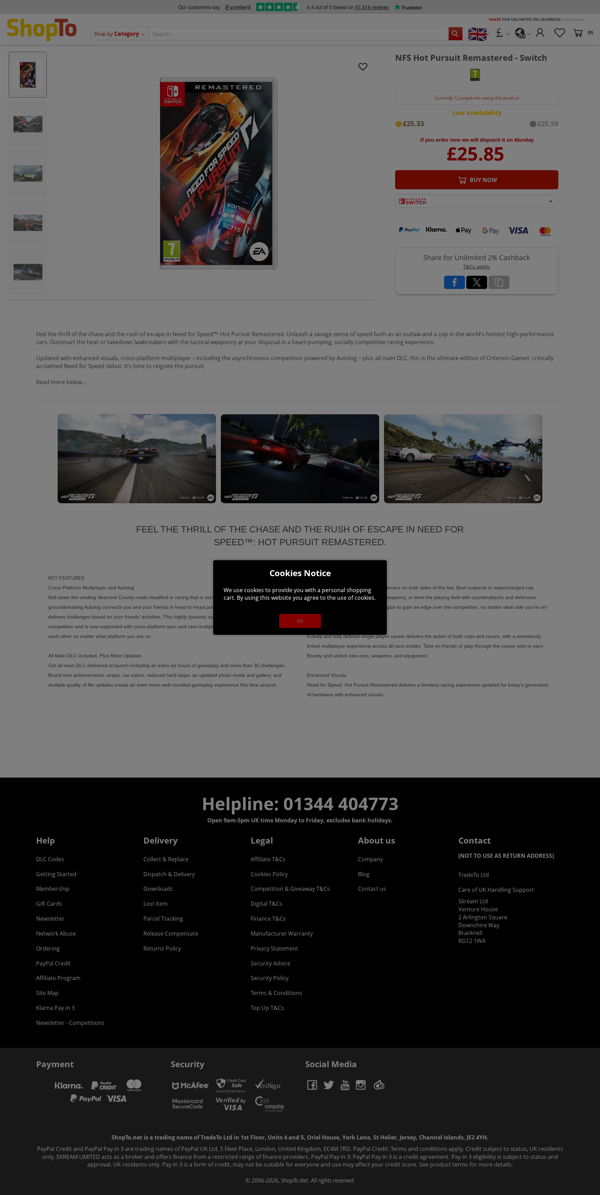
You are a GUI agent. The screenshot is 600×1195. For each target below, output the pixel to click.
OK (300, 620)
